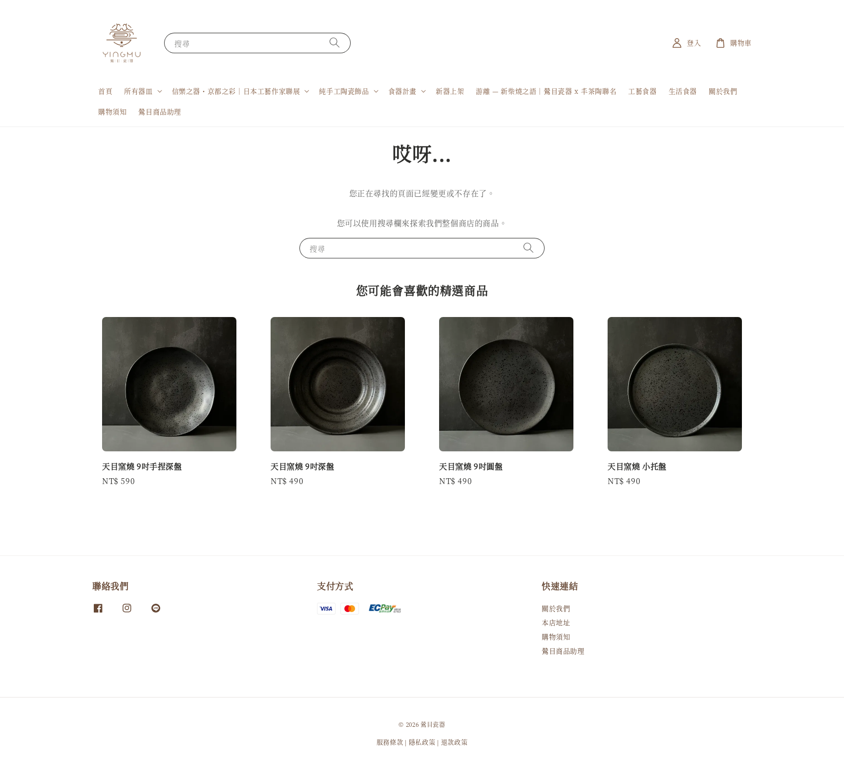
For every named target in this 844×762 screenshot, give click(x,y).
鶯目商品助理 (159, 111)
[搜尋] (334, 42)
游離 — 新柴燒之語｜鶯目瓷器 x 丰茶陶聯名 (546, 91)
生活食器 (683, 91)
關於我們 (723, 91)
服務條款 (390, 741)
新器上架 (450, 91)
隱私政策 (422, 741)
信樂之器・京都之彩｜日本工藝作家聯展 (236, 90)
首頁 (105, 91)
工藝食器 (642, 91)
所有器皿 (138, 90)
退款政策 (454, 741)
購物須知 (112, 111)
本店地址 (556, 622)
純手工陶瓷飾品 (344, 90)
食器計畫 (402, 90)
